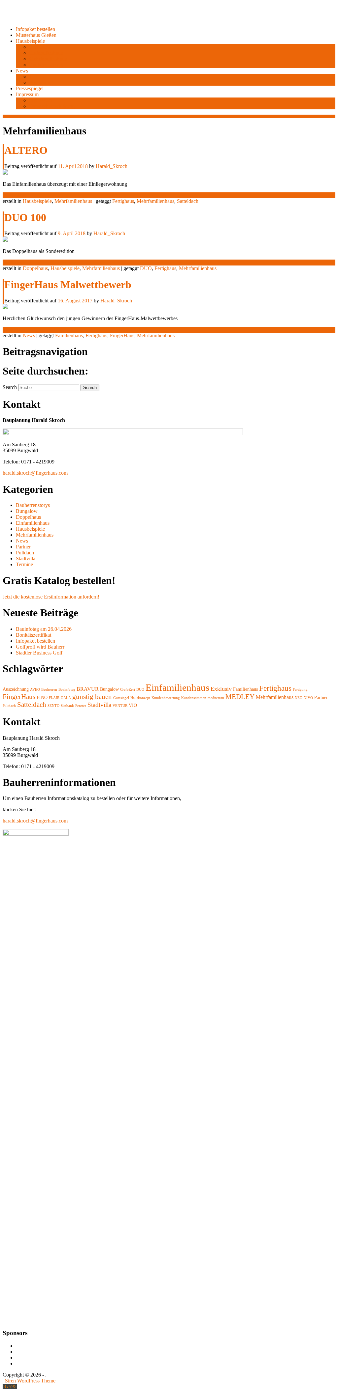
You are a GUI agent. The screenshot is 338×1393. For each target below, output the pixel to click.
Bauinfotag (66, 689)
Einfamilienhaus (46, 53)
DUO (146, 268)
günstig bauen (92, 696)
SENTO (53, 706)
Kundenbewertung (166, 698)
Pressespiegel (30, 88)
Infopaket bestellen (35, 29)
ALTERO (26, 150)
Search (10, 387)
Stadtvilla (25, 558)
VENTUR (120, 706)
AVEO (35, 689)
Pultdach (25, 552)
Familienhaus (69, 335)
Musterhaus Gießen (36, 35)
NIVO (308, 698)
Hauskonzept (140, 698)
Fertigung (300, 689)
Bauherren (49, 689)
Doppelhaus (35, 268)
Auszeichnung (16, 689)
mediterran (216, 698)
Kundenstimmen (193, 698)
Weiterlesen (15, 195)
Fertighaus (123, 201)
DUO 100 (25, 217)
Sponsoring (41, 82)
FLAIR (54, 698)
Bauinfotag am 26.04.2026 (44, 629)
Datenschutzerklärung (52, 106)
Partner (23, 546)
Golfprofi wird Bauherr (40, 647)
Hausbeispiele (30, 41)
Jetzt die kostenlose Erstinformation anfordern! (51, 596)
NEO (298, 698)
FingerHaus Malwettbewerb (67, 285)
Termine (37, 76)
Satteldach (187, 201)
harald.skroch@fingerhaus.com (35, 473)
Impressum (27, 94)
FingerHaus (122, 335)
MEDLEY (239, 696)
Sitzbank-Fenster (73, 706)
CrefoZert (127, 689)
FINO (42, 697)
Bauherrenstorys (46, 65)
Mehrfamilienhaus (48, 59)
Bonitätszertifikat (33, 635)
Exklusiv (221, 688)
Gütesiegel (121, 698)
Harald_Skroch (111, 166)
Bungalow (40, 47)
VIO (133, 705)
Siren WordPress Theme (30, 1380)
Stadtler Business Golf (39, 652)
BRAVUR (88, 689)
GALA (66, 698)
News (22, 70)
